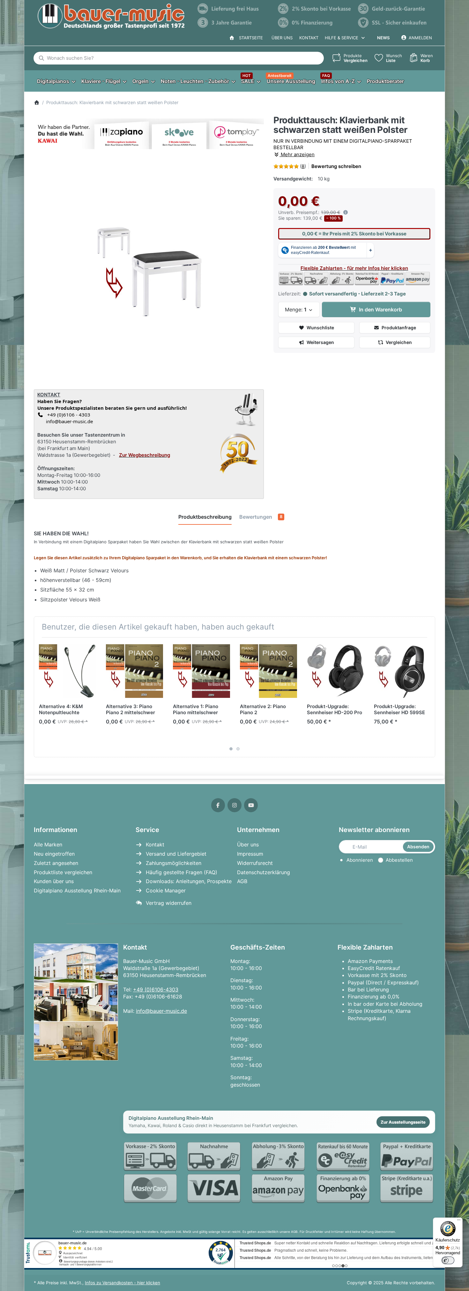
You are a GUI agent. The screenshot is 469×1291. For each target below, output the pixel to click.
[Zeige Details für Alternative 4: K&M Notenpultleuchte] (67, 670)
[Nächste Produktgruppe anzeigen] (428, 697)
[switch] (448, 1260)
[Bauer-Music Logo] (111, 16)
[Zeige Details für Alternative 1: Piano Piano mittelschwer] (201, 670)
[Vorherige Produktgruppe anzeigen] (41, 697)
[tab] (205, 517)
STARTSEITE (249, 37)
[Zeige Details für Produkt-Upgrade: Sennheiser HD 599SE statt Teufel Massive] (402, 670)
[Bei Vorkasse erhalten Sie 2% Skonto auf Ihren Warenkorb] (315, 8)
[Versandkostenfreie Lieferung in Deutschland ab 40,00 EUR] (234, 8)
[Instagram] (234, 805)
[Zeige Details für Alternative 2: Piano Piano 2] (268, 670)
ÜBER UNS (282, 37)
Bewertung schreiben (336, 166)
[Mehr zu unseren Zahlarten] (279, 1173)
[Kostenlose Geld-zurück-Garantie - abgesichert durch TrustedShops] (395, 8)
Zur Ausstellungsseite (403, 1122)
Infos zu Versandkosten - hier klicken (122, 1282)
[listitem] (149, 267)
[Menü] (459, 1221)
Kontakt (308, 37)
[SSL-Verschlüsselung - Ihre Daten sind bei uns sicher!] (395, 22)
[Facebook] (218, 805)
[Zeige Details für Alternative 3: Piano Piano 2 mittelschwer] (134, 670)
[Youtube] (251, 805)
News (383, 37)
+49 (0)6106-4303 (155, 989)
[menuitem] (56, 81)
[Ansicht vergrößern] (149, 267)
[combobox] (178, 58)
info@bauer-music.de (68, 421)
